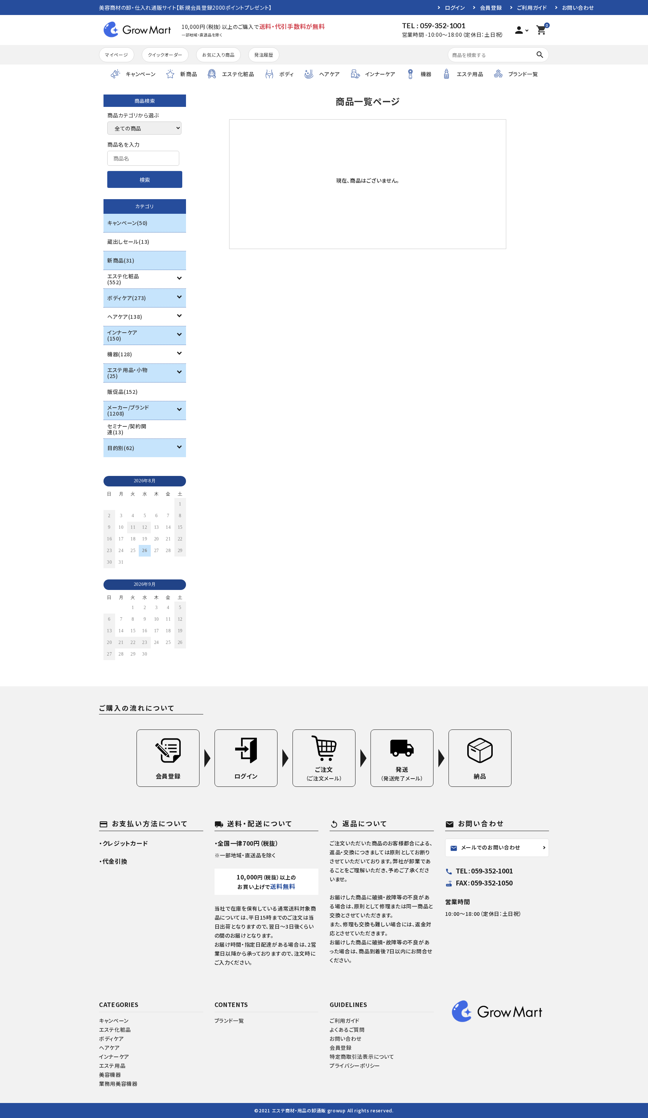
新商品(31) (121, 260)
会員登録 (491, 7)
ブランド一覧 (229, 1020)
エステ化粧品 (115, 1029)
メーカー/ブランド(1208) (128, 410)
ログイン (455, 7)
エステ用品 (112, 1065)
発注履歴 (263, 54)
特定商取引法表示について (362, 1056)
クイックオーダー (165, 54)
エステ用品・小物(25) (127, 373)
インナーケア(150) (122, 335)
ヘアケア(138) (124, 316)
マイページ (116, 54)
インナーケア (114, 1056)
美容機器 (110, 1074)
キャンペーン (114, 1020)
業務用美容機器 (118, 1083)
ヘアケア (109, 1047)
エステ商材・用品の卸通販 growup (309, 1110)
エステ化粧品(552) (123, 279)
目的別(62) (121, 448)
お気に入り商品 (218, 54)
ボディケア (111, 1038)
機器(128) (119, 354)
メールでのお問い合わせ (485, 847)
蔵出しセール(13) (128, 241)
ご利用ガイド (532, 7)
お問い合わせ (578, 7)
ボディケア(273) (126, 298)
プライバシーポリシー (355, 1065)
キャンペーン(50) (127, 223)
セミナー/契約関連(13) (127, 429)
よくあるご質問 (347, 1029)
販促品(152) (122, 391)
